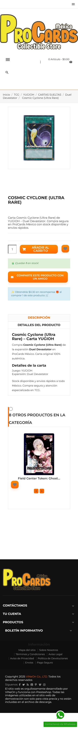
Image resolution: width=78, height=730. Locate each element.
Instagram (44, 684)
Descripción (39, 318)
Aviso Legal (55, 654)
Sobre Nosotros (48, 650)
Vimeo (40, 684)
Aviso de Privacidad (22, 658)
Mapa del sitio (26, 650)
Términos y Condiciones (30, 654)
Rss (28, 684)
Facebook (19, 684)
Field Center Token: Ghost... (39, 478)
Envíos (29, 662)
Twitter (23, 684)
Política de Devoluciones (53, 658)
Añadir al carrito (40, 249)
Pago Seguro (45, 662)
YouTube (32, 684)
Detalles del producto (39, 325)
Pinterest (36, 684)
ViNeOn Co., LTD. (37, 676)
